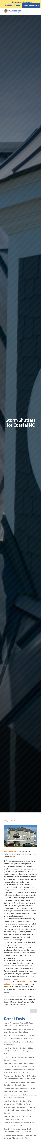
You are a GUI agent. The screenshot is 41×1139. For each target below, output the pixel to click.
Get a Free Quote (31, 5)
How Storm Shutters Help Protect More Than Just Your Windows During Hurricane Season (19, 1051)
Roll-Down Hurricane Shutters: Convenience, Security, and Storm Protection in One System (20, 1110)
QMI (14, 821)
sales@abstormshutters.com (21, 2)
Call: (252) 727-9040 (12, 5)
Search (34, 1011)
